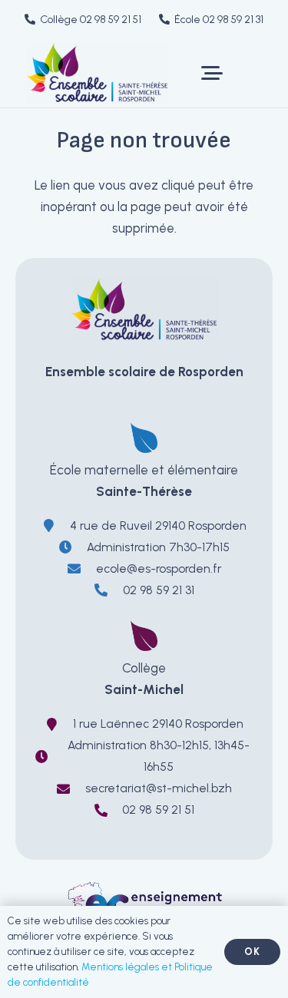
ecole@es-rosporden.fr (158, 568)
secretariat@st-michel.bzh (158, 788)
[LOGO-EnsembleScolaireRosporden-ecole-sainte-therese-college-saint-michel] (97, 73)
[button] (211, 73)
